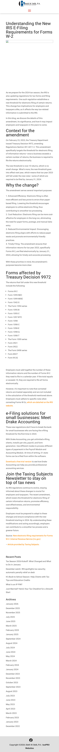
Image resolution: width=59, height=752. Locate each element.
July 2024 (10, 647)
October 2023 (12, 682)
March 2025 (11, 625)
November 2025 (13, 612)
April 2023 (10, 708)
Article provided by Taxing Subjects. (24, 544)
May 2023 (10, 704)
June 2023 (10, 700)
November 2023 (13, 678)
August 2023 (11, 691)
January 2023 (12, 721)
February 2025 (12, 630)
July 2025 (10, 617)
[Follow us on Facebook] (31, 740)
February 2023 (12, 717)
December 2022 (13, 726)
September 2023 (13, 686)
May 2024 (10, 656)
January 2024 (12, 669)
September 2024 (13, 638)
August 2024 (11, 643)
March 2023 (11, 713)
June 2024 (10, 652)
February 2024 (12, 665)
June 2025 (10, 621)
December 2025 (13, 608)
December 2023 (13, 673)
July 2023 (10, 695)
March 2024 (11, 660)
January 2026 (12, 603)
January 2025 (12, 634)
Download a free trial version (19, 461)
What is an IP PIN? (14, 584)
